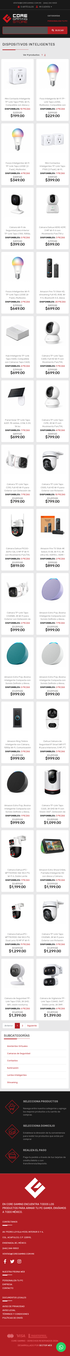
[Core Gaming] (15, 18)
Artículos (27, 7)
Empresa (7, 1284)
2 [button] (45, 55)
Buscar (59, 30)
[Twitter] (12, 1262)
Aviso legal (8, 1310)
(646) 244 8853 (50, 3)
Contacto (7, 1288)
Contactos (12, 1060)
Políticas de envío (12, 1318)
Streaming (12, 1082)
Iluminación (13, 1068)
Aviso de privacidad (13, 1306)
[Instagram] (19, 1262)
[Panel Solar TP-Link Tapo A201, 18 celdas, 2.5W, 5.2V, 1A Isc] (17, 396)
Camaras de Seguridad (18, 1053)
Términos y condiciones (15, 1314)
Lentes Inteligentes (17, 1075)
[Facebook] (5, 1262)
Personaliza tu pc (12, 1280)
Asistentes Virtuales (17, 1046)
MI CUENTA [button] (44, 7)
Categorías (54, 16)
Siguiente (32, 1025)
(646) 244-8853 (10, 1248)
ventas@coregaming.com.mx (27, 3)
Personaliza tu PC (57, 21)
